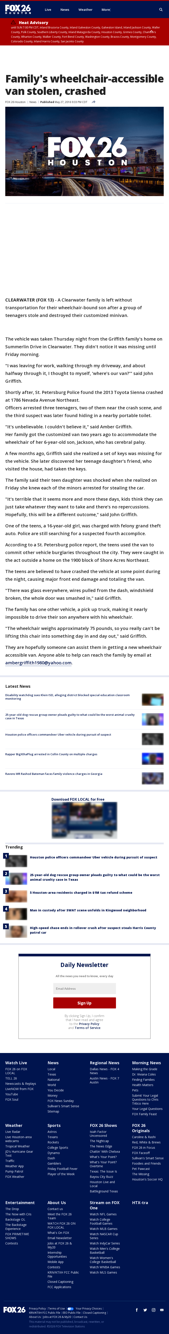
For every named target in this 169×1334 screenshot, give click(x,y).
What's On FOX (58, 1233)
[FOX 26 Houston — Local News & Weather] (19, 9)
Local (51, 1069)
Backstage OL (15, 1219)
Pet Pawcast (141, 1169)
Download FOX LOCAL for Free (78, 799)
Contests (11, 1243)
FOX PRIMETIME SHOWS (17, 1236)
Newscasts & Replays (20, 1083)
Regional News (104, 1062)
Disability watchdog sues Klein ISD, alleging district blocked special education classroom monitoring (67, 697)
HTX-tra (140, 1202)
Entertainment (20, 1202)
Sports (54, 1125)
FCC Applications (59, 1287)
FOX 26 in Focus (143, 1147)
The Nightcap (99, 1141)
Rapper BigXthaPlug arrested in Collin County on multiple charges (51, 754)
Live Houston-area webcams (18, 1139)
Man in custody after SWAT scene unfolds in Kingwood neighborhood (88, 910)
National (54, 1079)
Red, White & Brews (146, 1142)
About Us (57, 1202)
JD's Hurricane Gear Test (19, 1153)
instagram (153, 1309)
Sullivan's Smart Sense (63, 1106)
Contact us (55, 1209)
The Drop (12, 1209)
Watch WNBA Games (105, 1267)
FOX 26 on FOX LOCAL (16, 1071)
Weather (13, 1125)
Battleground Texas (104, 1191)
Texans (53, 1137)
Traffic (10, 1161)
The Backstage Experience (16, 1227)
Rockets (53, 1142)
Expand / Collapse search (161, 9)
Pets (135, 1090)
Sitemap (53, 1111)
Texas (52, 1074)
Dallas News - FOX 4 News (104, 1071)
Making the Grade (144, 1069)
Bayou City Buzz (101, 1177)
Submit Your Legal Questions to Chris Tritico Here (145, 1099)
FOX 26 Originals (141, 1128)
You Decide (56, 1090)
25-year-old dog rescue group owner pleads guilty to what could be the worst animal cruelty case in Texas (70, 716)
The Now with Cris (18, 1214)
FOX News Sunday (61, 1101)
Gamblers (54, 1163)
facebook (136, 1309)
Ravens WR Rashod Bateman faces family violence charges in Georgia (53, 774)
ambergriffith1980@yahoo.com (38, 663)
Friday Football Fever (62, 1169)
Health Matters (142, 1085)
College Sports (58, 1147)
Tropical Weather (17, 1146)
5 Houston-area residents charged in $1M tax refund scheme (81, 892)
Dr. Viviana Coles (144, 1074)
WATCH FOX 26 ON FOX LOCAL (61, 1225)
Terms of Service (87, 1028)
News (32, 102)
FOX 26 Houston (15, 102)
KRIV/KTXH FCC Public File (63, 1274)
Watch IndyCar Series (105, 1243)
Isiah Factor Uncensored (98, 1134)
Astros (52, 1132)
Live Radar (12, 1132)
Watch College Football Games (101, 1221)
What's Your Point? (103, 1157)
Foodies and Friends (146, 1163)
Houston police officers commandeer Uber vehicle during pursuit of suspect (58, 734)
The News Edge (101, 1146)
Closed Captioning (60, 1282)
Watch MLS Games (103, 1272)
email (161, 1309)
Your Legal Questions (147, 1109)
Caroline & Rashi (144, 1137)
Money (52, 1095)
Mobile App (56, 1262)
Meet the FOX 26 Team (60, 1216)
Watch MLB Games (104, 1229)
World (52, 1085)
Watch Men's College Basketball (105, 1250)
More (106, 9)
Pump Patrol (14, 1171)
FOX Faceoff (141, 1153)
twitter (145, 1309)
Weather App (14, 1166)
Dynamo (54, 1153)
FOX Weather (14, 1177)
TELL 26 (11, 1078)
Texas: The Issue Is (103, 1171)
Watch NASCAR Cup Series (104, 1236)
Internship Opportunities (57, 1254)
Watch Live (16, 1062)
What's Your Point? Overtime (103, 1164)
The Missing (140, 1174)
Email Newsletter (60, 1238)
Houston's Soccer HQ (147, 1179)
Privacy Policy (89, 1024)
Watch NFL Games (103, 1214)
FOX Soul (11, 1099)
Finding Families (143, 1079)
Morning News (146, 1062)
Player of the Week (61, 1174)
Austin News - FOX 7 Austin (104, 1080)
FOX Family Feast (144, 1114)
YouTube (11, 1094)
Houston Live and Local (102, 1184)
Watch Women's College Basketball (103, 1260)
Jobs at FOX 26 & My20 (60, 1245)
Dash (51, 1158)
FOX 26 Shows (103, 1125)
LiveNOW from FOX (19, 1089)
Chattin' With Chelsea (105, 1151)
